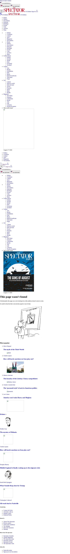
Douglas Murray (4, 464)
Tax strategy (6, 526)
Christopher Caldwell (6, 500)
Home (5, 17)
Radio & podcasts (11, 75)
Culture (9, 36)
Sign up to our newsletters (10, 552)
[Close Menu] (1, 166)
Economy (9, 63)
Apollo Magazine (8, 537)
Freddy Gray (3, 429)
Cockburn (9, 34)
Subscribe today (7, 550)
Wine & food (10, 85)
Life (4, 80)
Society (9, 59)
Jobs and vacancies (8, 527)
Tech (8, 37)
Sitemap (5, 529)
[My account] (37, 11)
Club (4, 27)
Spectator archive (8, 540)
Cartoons (9, 105)
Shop (4, 30)
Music (8, 74)
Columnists (10, 98)
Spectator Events (7, 542)
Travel (8, 86)
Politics (9, 33)
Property (9, 88)
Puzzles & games (11, 106)
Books (8, 69)
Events (5, 25)
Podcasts (5, 22)
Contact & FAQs (8, 510)
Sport (8, 89)
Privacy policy (7, 523)
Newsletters (6, 20)
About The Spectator (9, 521)
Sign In (34, 11)
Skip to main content (5, 0)
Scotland (9, 65)
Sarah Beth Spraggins (6, 482)
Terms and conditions (9, 524)
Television (9, 77)
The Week (9, 95)
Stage (8, 79)
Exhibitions (10, 71)
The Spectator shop (8, 539)
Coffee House (7, 56)
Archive (5, 28)
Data (8, 62)
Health (8, 92)
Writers (5, 19)
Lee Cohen (6, 394)
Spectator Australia (8, 536)
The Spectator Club (8, 543)
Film (8, 72)
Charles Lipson (7, 355)
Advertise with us (8, 512)
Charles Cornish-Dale (9, 385)
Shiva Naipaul (7, 346)
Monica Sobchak (8, 375)
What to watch (11, 83)
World (8, 60)
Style (8, 91)
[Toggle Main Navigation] (1, 11)
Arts (8, 68)
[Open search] (1, 164)
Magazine (9, 39)
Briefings (5, 24)
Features (9, 97)
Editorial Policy (7, 515)
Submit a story (7, 513)
